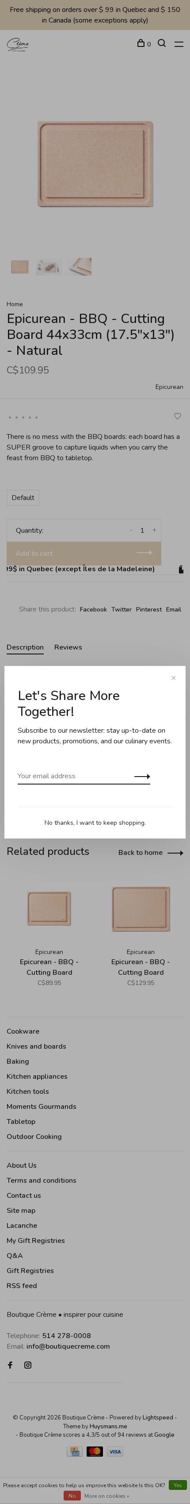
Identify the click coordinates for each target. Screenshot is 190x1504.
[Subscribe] (139, 776)
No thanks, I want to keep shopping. (95, 823)
